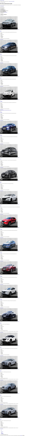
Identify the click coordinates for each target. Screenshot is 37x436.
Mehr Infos (21, 435)
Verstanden (23, 435)
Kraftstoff (1, 9)
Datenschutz (2, 433)
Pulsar (1, 54)
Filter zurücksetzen (5, 12)
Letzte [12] (2, 431)
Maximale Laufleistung (2, 10)
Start (1, 432)
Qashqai (1, 135)
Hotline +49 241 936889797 (11, 1)
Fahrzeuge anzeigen (2, 12)
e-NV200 (1, 101)
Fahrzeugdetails (1, 39)
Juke (0, 182)
